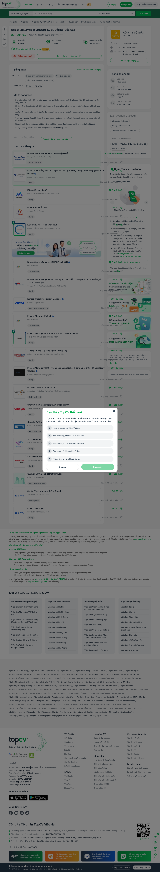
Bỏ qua (62, 467)
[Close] (114, 411)
